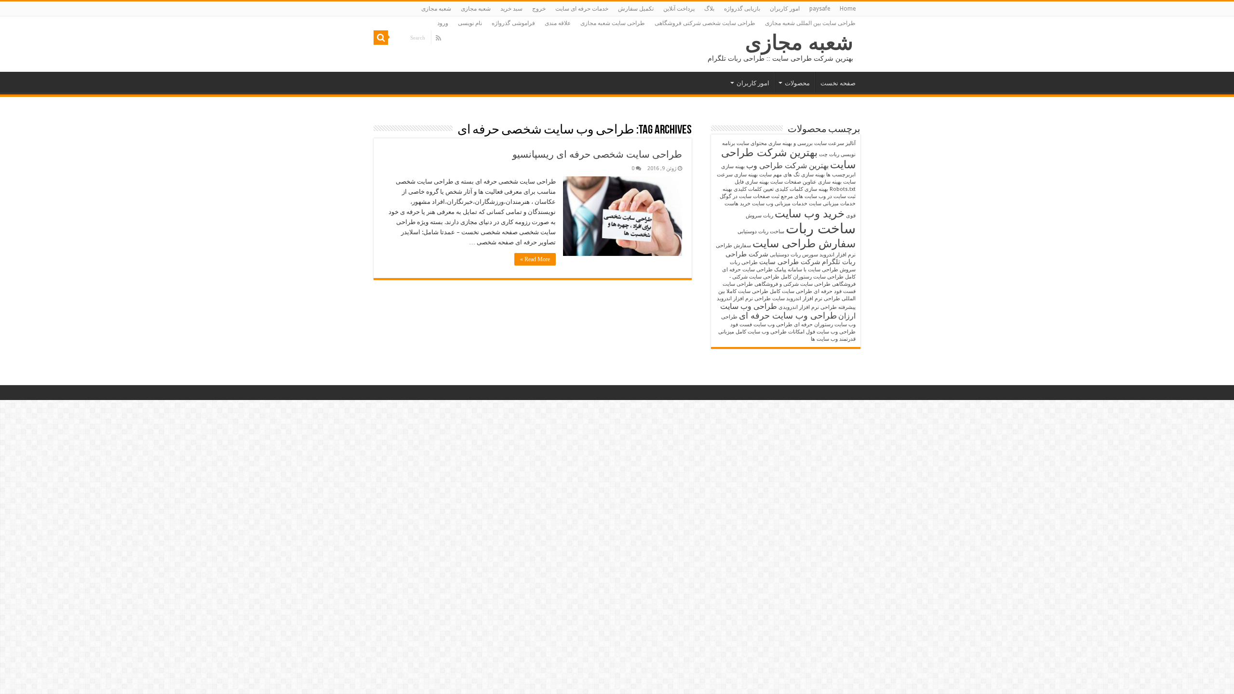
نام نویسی (470, 23)
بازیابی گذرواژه (742, 8)
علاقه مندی (558, 23)
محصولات (797, 83)
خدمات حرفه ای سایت (581, 8)
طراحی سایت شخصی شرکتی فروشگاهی (705, 23)
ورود (442, 23)
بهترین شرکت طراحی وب (787, 165)
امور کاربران (785, 8)
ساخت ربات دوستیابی (761, 231)
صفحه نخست (838, 83)
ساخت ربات (821, 228)
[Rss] (438, 38)
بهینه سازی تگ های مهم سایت (792, 175)
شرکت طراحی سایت (789, 262)
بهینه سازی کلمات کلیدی (801, 189)
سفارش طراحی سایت (804, 243)
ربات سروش (759, 216)
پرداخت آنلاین (679, 8)
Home (848, 8)
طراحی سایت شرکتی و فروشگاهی (792, 284)
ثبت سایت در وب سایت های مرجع (818, 196)
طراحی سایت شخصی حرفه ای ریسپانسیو (597, 154)
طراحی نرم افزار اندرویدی (807, 307)
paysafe (819, 8)
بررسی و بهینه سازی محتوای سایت (775, 143)
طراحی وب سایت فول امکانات (822, 332)
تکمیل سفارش (636, 8)
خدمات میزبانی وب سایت (779, 203)
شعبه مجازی (476, 8)
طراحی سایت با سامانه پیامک (806, 270)
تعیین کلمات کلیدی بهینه (748, 189)
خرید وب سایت (810, 213)
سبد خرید (511, 8)
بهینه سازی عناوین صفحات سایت (806, 182)
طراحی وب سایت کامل (761, 332)
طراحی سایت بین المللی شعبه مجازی (810, 23)
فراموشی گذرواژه (513, 23)
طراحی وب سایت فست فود (761, 324)
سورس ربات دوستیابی (794, 255)
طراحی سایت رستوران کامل (812, 277)
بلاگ (709, 8)
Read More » (535, 259)
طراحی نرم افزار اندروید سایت (806, 298)
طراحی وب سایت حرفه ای (788, 315)
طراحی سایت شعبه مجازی (612, 23)
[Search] (381, 37)
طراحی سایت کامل (791, 291)
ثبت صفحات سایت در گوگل (749, 196)
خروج (539, 8)
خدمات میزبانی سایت (832, 203)
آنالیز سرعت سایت (835, 143)
